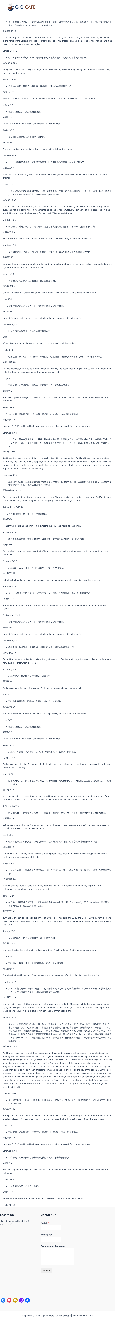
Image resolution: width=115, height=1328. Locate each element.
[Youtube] (9, 1300)
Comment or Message (53, 1246)
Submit (46, 1270)
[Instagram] (21, 1300)
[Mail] (15, 1300)
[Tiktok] (27, 1300)
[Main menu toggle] (95, 7)
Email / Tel (47, 1234)
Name (45, 1223)
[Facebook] (3, 1300)
